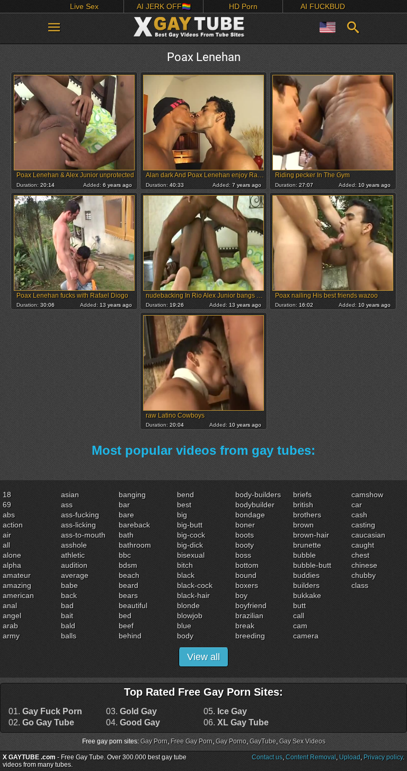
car (356, 504)
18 (7, 494)
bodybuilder (255, 504)
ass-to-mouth (83, 535)
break (244, 625)
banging (132, 494)
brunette (307, 545)
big (182, 514)
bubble (304, 555)
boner (245, 525)
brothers (307, 514)
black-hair (193, 595)
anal (10, 605)
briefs (302, 494)
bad (67, 605)
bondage (250, 514)
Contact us (267, 757)
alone (12, 555)
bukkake (307, 595)
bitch (185, 565)
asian (70, 494)
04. (133, 722)
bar (124, 504)
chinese (364, 565)
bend (185, 494)
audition (74, 565)
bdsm (128, 565)
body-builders (258, 494)
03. (131, 711)
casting (363, 525)
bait (67, 615)
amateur (17, 575)
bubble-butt (312, 565)
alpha (12, 565)
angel (12, 615)
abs (9, 514)
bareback (134, 525)
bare (126, 514)
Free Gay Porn (192, 741)
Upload (349, 757)
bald (68, 625)
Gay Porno (231, 741)
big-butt (189, 525)
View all (203, 657)
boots (244, 535)
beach (129, 575)
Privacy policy (383, 757)
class (359, 585)
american (18, 595)
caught (362, 545)
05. (225, 711)
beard (128, 585)
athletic (73, 555)
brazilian (249, 615)
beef (126, 625)
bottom (247, 565)
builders (306, 585)
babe (69, 585)
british (303, 504)
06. (236, 722)
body (185, 635)
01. (45, 711)
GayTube (263, 741)
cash (359, 514)
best (184, 504)
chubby (363, 575)
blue (184, 625)
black (185, 575)
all (6, 545)
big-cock (191, 535)
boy (241, 595)
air (7, 535)
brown (303, 525)
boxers (246, 585)
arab (10, 625)
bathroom (135, 545)
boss (243, 555)
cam (300, 625)
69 (7, 504)
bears (128, 595)
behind (130, 635)
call (298, 615)
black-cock (195, 585)
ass (67, 504)
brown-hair (311, 535)
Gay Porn (153, 741)
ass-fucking (80, 514)
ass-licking (78, 525)
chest (360, 555)
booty (244, 545)
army (11, 635)
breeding (250, 635)
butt (299, 605)
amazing (17, 585)
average (75, 575)
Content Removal (311, 757)
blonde (188, 605)
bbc (125, 555)
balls (68, 635)
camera (305, 635)
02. (41, 722)
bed (125, 615)
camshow (367, 494)
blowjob (189, 615)
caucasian (368, 535)
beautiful (133, 605)
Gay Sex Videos (302, 741)
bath (126, 535)
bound (245, 575)
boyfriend (251, 605)
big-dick (190, 545)
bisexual (191, 555)
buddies (306, 575)
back (69, 595)
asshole (74, 545)
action (13, 525)
